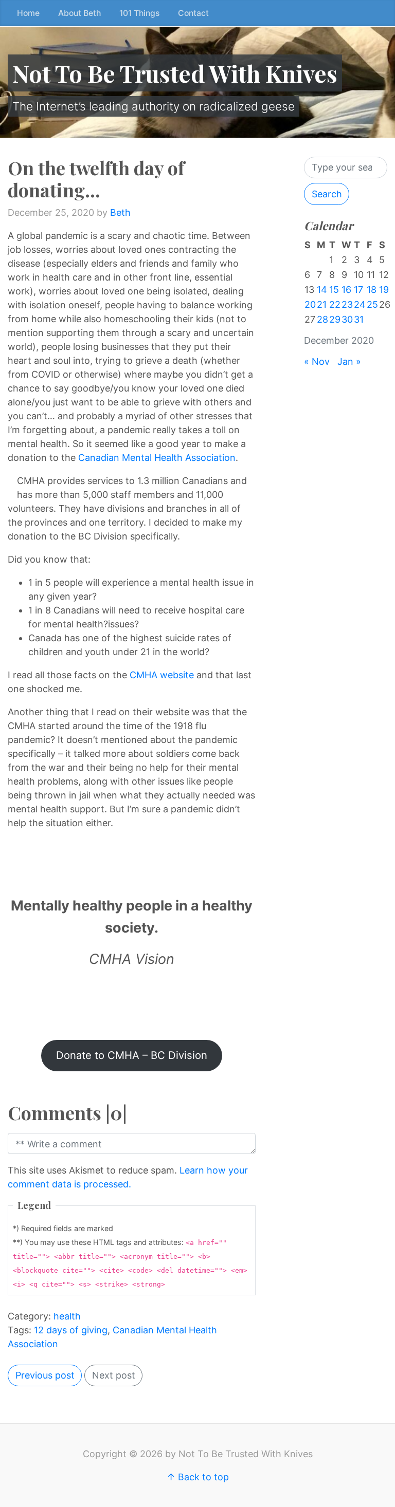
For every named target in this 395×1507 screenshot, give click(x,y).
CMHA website (162, 674)
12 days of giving (70, 1330)
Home (28, 13)
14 (322, 289)
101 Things (139, 13)
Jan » (349, 361)
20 (310, 304)
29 (334, 319)
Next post (113, 1375)
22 (334, 304)
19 (384, 289)
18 (371, 289)
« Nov (317, 361)
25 (372, 304)
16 (346, 289)
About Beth (79, 13)
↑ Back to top (198, 1477)
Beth (120, 212)
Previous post (45, 1375)
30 (347, 319)
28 (322, 319)
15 (334, 289)
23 (347, 304)
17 (358, 289)
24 (360, 304)
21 (322, 304)
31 (359, 319)
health (67, 1316)
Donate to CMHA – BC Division (131, 1055)
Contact (193, 13)
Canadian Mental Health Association (157, 457)
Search (327, 194)
